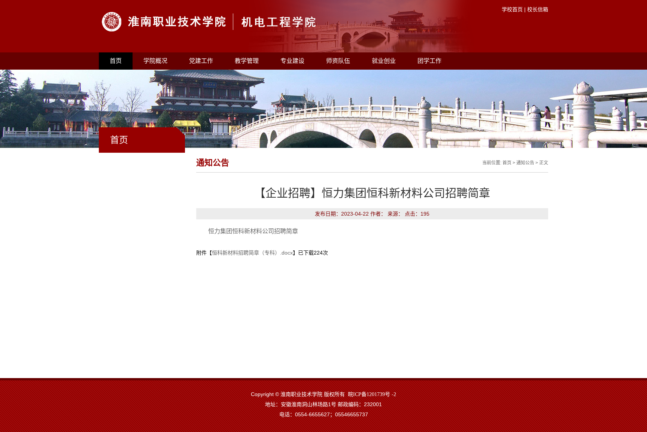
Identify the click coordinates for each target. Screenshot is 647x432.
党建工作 (201, 61)
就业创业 (384, 61)
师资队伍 (338, 61)
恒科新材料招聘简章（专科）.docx (252, 253)
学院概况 (155, 61)
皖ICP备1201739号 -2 (372, 394)
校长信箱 (537, 9)
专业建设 (292, 61)
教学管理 (247, 61)
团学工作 (429, 61)
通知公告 (525, 162)
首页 (116, 61)
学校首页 (512, 9)
